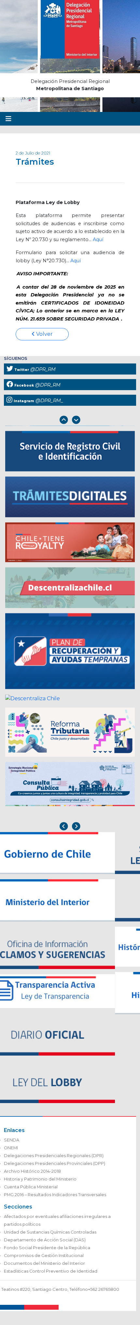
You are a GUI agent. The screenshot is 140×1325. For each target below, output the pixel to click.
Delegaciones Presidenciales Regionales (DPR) (54, 1155)
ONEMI (11, 1147)
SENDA (11, 1140)
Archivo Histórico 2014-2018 (32, 1171)
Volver (44, 334)
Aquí (98, 239)
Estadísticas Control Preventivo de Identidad (50, 1271)
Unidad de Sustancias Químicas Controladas (50, 1232)
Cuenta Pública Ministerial (31, 1186)
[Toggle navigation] (8, 119)
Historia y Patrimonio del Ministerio (40, 1179)
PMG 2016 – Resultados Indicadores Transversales (55, 1194)
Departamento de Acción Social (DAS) (45, 1239)
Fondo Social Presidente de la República (47, 1247)
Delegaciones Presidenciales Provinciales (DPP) (54, 1163)
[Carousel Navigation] (70, 421)
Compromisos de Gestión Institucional (44, 1255)
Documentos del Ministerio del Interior (44, 1263)
